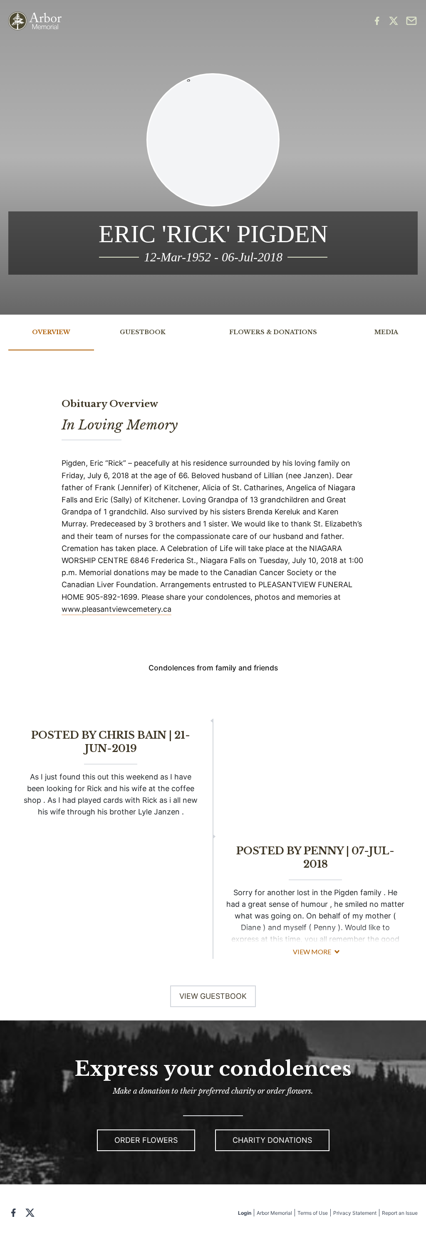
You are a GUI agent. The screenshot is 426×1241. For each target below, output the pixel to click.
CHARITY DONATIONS (272, 1140)
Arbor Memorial (274, 1213)
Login (244, 1213)
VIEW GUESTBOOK (213, 996)
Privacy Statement (354, 1213)
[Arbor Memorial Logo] (35, 21)
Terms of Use (312, 1213)
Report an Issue (400, 1213)
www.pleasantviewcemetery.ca (116, 609)
